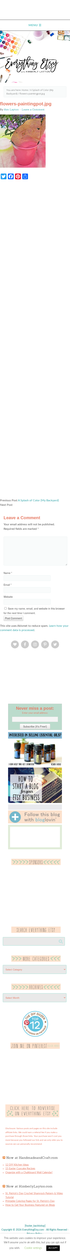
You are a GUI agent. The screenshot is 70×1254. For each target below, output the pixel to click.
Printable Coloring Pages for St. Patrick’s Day (30, 1201)
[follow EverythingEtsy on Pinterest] (35, 1048)
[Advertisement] (35, 340)
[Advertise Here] (32, 1116)
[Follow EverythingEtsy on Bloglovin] (35, 822)
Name (8, 573)
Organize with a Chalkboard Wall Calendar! (29, 1172)
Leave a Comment (33, 109)
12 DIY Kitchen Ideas (17, 1165)
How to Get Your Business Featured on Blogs (30, 1205)
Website (8, 596)
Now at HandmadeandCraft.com (32, 1158)
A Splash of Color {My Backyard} (38, 500)
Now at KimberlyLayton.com (29, 1186)
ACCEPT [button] (53, 1248)
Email (7, 584)
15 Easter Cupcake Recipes (20, 1168)
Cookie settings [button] (33, 1248)
